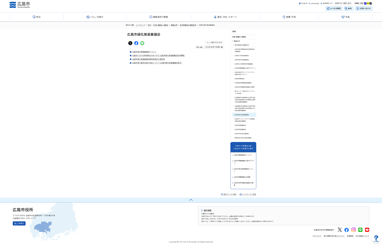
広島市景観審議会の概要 (242, 177)
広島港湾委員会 (240, 78)
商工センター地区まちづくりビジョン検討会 (245, 92)
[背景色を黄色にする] (368, 3)
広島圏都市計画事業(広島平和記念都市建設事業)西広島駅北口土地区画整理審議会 (245, 108)
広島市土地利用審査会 (242, 55)
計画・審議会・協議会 (160, 25)
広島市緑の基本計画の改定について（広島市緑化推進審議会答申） (157, 63)
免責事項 (350, 236)
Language (315, 3)
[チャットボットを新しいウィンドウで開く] (376, 242)
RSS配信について (362, 236)
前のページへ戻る (230, 194)
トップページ (140, 25)
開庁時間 (207, 210)
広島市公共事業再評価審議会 (244, 64)
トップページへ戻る (249, 194)
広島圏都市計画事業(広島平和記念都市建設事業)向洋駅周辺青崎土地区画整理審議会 (245, 100)
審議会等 (174, 25)
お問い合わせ (365, 8)
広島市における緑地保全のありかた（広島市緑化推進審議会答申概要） (158, 55)
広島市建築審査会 (240, 125)
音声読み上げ (328, 3)
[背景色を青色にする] (365, 3)
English (304, 3)
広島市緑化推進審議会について (144, 52)
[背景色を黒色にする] (370, 3)
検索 (350, 8)
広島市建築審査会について (243, 155)
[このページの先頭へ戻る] (191, 200)
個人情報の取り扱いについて (334, 236)
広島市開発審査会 (240, 129)
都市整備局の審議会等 (188, 25)
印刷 (197, 47)
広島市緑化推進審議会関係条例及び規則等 (148, 59)
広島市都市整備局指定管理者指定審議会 (245, 50)
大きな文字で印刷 (212, 47)
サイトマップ (317, 236)
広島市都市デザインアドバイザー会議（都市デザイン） (245, 73)
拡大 (349, 3)
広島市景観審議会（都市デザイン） (245, 68)
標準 (345, 3)
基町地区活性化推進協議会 (243, 138)
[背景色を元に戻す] (362, 3)
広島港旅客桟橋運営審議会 (243, 83)
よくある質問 (335, 8)
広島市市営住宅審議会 (242, 133)
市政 (149, 25)
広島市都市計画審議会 (242, 59)
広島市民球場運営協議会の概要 (245, 87)
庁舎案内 (21, 223)
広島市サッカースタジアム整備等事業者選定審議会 (245, 120)
